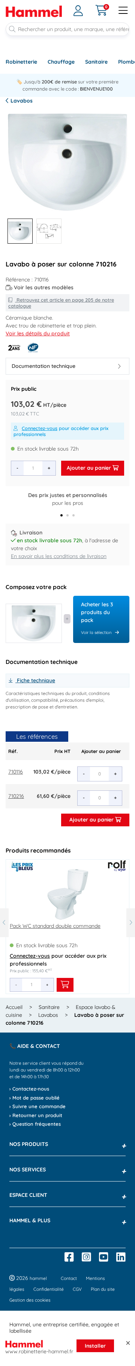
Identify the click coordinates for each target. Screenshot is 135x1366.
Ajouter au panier (89, 467)
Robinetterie (21, 61)
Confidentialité (48, 1289)
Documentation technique (43, 366)
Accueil (14, 1007)
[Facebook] (69, 1257)
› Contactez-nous (29, 1089)
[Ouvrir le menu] (123, 11)
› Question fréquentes (35, 1124)
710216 (16, 796)
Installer (95, 1345)
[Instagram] (86, 1257)
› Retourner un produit (35, 1115)
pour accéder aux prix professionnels (61, 431)
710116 (15, 771)
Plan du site (103, 1289)
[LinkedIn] (121, 1257)
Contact (69, 1278)
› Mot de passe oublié (34, 1098)
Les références (37, 736)
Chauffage (61, 61)
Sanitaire (96, 61)
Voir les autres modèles (44, 287)
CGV (77, 1289)
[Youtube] (103, 1257)
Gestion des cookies (30, 1300)
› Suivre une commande (37, 1106)
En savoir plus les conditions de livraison (58, 556)
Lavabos (21, 100)
